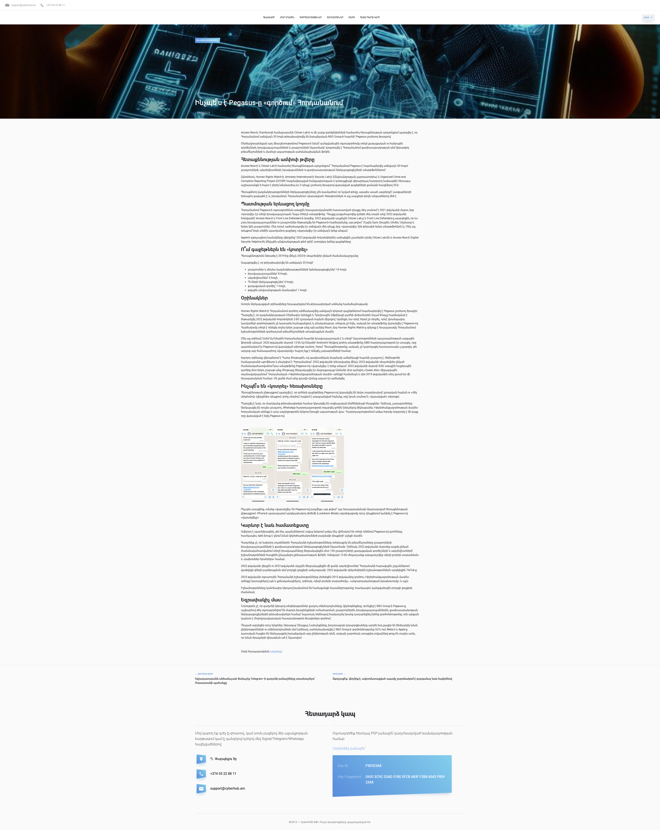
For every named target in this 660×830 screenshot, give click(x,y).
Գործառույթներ (311, 17)
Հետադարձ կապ (370, 17)
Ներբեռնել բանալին (349, 748)
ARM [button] (646, 17)
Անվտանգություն (207, 40)
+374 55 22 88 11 (55, 5)
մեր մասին (287, 17)
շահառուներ (335, 17)
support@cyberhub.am (23, 5)
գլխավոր (269, 17)
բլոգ (352, 17)
